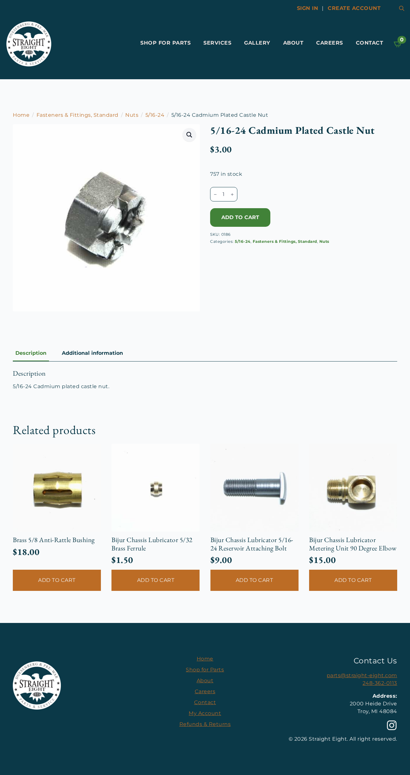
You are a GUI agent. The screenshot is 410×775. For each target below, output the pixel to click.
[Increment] (232, 194)
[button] (189, 134)
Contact (369, 43)
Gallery (257, 43)
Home (21, 115)
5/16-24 (155, 115)
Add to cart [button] (57, 580)
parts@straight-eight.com (362, 675)
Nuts (131, 115)
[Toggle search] (401, 8)
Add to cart (240, 217)
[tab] (31, 353)
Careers (329, 43)
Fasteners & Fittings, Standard (78, 115)
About (293, 43)
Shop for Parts (165, 43)
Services (217, 43)
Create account (354, 8)
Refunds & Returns (205, 724)
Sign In (307, 8)
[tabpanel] (205, 379)
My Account (205, 713)
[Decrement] (215, 194)
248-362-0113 (380, 683)
